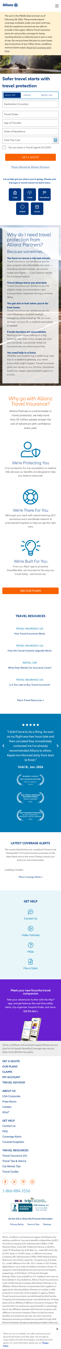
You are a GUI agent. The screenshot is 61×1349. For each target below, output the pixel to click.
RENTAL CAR (46, 95)
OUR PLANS (10, 1066)
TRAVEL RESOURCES (15, 1150)
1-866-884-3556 (16, 1191)
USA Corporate (11, 1096)
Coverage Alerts (11, 1136)
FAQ (5, 1131)
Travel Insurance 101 (14, 1155)
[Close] (57, 1329)
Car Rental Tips (11, 1166)
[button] (3, 746)
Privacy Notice (17, 1224)
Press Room (9, 1101)
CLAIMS (7, 1071)
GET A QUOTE (11, 1061)
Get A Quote (30, 157)
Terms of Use (33, 1224)
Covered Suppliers (13, 1141)
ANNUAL (27, 95)
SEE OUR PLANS (30, 590)
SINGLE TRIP (10, 95)
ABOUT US (9, 1090)
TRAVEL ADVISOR (13, 1082)
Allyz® (5, 1112)
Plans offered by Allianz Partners (30, 167)
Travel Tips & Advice (14, 1160)
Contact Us (8, 1125)
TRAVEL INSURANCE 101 (29, 628)
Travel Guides (10, 1171)
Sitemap (47, 1224)
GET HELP (8, 1120)
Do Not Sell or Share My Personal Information (30, 1218)
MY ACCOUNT (11, 1077)
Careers (6, 1106)
